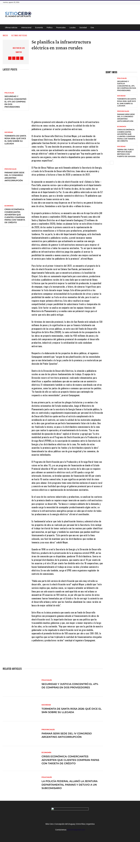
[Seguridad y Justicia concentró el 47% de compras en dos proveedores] (16, 82)
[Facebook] (9, 58)
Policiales (9, 93)
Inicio (5, 35)
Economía (39, 28)
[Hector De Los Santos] (6, 50)
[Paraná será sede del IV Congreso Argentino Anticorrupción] (16, 158)
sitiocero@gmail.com (76, 830)
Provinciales (61, 28)
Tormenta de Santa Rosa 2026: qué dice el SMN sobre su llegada (15, 140)
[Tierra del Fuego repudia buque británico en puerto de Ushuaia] (110, 151)
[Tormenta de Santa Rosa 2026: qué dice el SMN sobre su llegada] (16, 121)
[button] (133, 28)
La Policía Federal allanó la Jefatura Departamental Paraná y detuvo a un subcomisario (69, 785)
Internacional (26, 28)
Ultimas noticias (11, 28)
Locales (72, 28)
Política (49, 28)
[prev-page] (107, 162)
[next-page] (111, 162)
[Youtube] (21, 58)
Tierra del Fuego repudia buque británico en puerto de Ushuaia (126, 153)
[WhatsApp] (77, 652)
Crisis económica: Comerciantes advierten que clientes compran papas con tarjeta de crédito (15, 216)
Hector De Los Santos (19, 49)
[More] (86, 652)
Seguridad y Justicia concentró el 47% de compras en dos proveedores (15, 101)
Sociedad (83, 28)
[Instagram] (13, 58)
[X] (17, 58)
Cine (92, 28)
